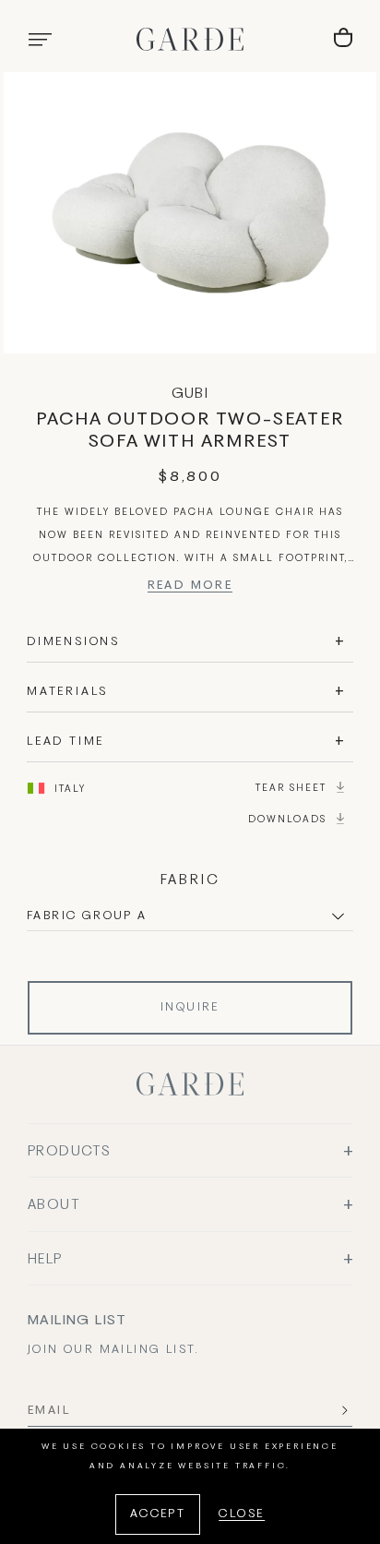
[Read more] (190, 588)
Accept (157, 1514)
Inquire (190, 1007)
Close (242, 1514)
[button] (40, 40)
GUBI (190, 394)
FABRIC (190, 880)
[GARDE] (190, 39)
